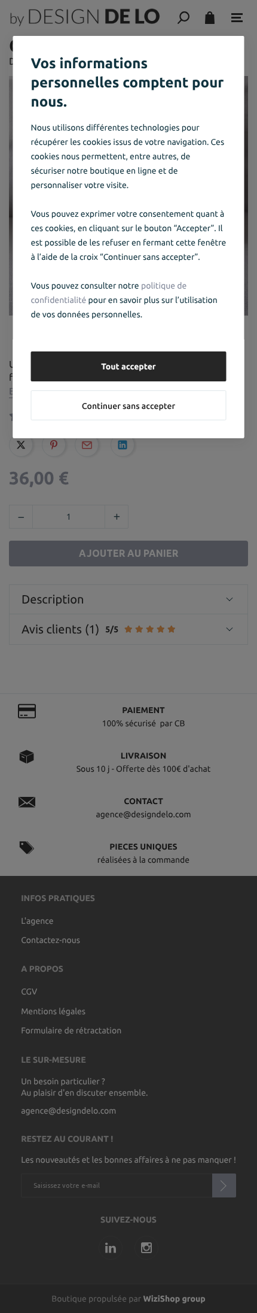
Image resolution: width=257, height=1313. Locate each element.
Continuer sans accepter (128, 406)
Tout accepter (128, 366)
